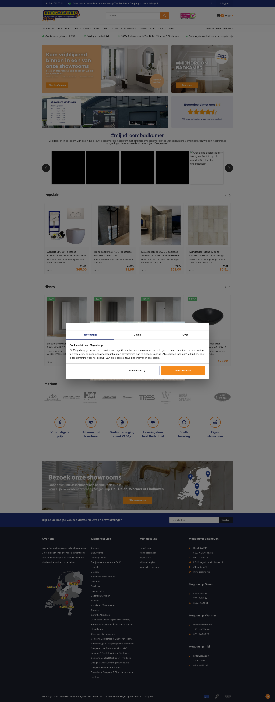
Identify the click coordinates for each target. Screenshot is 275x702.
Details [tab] (137, 334)
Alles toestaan (183, 370)
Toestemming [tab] (89, 334)
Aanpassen (135, 370)
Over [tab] (185, 334)
